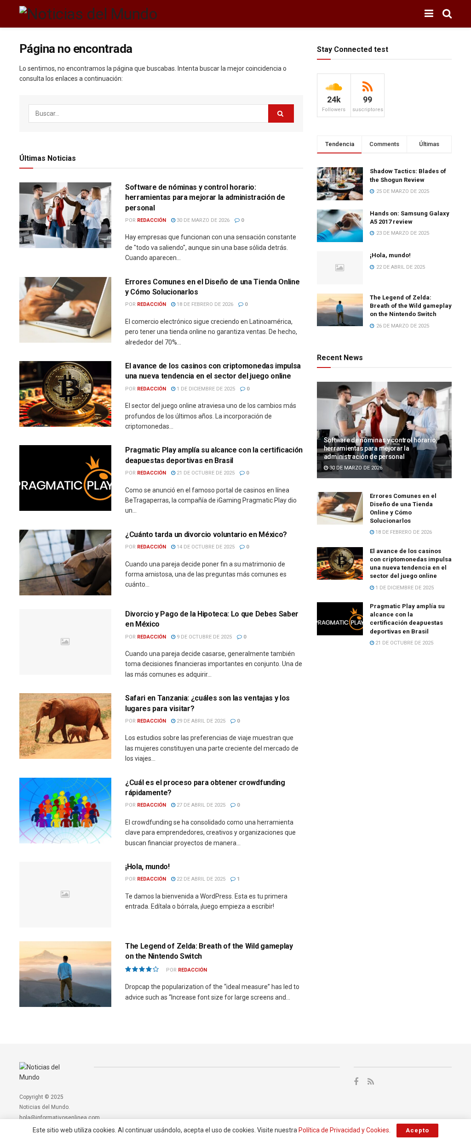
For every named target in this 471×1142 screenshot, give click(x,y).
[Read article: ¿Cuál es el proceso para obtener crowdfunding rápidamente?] (65, 810)
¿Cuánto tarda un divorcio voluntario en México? (206, 534)
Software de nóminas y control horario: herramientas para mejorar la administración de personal (205, 197)
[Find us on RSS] (371, 1082)
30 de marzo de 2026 (202, 220)
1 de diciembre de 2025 (205, 389)
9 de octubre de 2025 (203, 637)
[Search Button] (447, 14)
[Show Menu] (429, 14)
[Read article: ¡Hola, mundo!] (65, 894)
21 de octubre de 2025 (205, 473)
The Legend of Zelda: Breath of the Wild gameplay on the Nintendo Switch (411, 305)
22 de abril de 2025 (200, 879)
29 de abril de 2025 (200, 721)
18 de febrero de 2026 (204, 304)
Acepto (417, 1130)
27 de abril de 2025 (200, 805)
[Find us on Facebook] (356, 1082)
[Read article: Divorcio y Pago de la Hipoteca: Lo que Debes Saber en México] (65, 642)
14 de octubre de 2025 (205, 547)
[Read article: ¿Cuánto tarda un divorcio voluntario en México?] (65, 562)
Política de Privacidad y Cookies (344, 1130)
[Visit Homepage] (88, 14)
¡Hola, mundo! (147, 866)
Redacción (151, 220)
